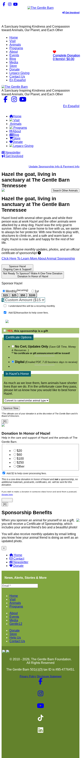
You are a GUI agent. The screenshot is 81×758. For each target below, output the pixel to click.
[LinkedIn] (26, 4)
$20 (19, 450)
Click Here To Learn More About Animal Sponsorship (38, 258)
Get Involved (72, 12)
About (13, 613)
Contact (18, 558)
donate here (7, 494)
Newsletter (12, 152)
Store (13, 634)
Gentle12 (15, 623)
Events (14, 616)
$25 (14, 295)
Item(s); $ (66, 57)
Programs (16, 606)
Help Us (15, 637)
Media (13, 620)
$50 (22, 295)
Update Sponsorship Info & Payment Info (54, 166)
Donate (18, 565)
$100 (32, 295)
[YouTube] (15, 4)
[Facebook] (4, 4)
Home (18, 555)
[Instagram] (9, 4)
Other (20, 466)
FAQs (75, 109)
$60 (19, 454)
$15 (5, 295)
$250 (20, 462)
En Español (71, 106)
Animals (15, 603)
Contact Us (52, 106)
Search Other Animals (65, 190)
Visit (12, 599)
